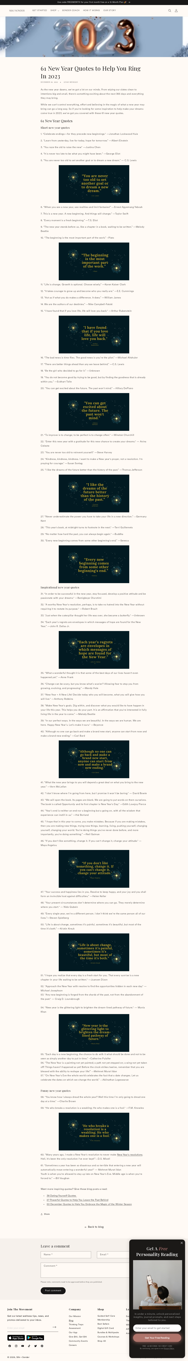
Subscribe (54, 1328)
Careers (73, 1345)
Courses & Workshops (108, 1337)
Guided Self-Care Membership (106, 1318)
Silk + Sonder (23, 1357)
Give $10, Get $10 (78, 1337)
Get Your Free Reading (157, 1338)
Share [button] (47, 1214)
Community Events (78, 1341)
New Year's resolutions (129, 1155)
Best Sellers (103, 1324)
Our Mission (75, 1316)
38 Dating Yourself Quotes (62, 1196)
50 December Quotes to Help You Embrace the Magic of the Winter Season (89, 1204)
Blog (71, 1321)
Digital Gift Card (106, 1328)
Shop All (102, 1341)
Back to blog (96, 1227)
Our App (73, 1333)
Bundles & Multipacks (108, 1333)
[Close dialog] (181, 1243)
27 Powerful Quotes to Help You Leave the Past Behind (77, 1200)
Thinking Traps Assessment (76, 1326)
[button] (54, 11)
